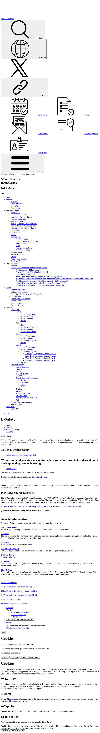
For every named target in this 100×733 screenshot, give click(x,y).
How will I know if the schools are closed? (32, 272)
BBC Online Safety (9, 527)
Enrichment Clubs (18, 290)
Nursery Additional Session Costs (24, 224)
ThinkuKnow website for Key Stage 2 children (19, 591)
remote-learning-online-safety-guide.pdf (21, 455)
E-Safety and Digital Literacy (27, 241)
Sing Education (17, 404)
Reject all (5, 657)
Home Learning (26, 318)
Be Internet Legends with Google (14, 603)
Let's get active (21, 396)
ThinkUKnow (7, 570)
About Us (9, 199)
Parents (8, 288)
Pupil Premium (16, 252)
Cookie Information (18, 615)
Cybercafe (5, 542)
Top (3, 632)
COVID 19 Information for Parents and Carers (29, 268)
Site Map (9, 608)
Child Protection (22, 239)
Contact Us (10, 407)
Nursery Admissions (18, 219)
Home (8, 197)
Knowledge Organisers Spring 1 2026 (40, 360)
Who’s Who (15, 206)
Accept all (14, 657)
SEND (13, 235)
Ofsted (13, 257)
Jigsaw (23, 321)
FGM (18, 246)
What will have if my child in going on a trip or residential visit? (40, 285)
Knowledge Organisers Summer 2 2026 (40, 354)
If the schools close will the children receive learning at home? (39, 276)
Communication (17, 303)
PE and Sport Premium (19, 254)
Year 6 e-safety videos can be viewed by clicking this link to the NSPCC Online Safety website (43, 506)
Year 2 (18, 345)
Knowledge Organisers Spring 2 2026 (40, 358)
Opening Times (17, 305)
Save (22, 731)
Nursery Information (18, 221)
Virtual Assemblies (23, 393)
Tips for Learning (22, 367)
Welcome (14, 202)
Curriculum (15, 232)
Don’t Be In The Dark (10, 549)
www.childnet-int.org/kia (10, 599)
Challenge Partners (18, 261)
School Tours (21, 215)
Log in (8, 413)
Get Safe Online (7, 555)
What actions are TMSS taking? (28, 270)
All (2, 506)
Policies (9, 610)
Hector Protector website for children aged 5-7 (19, 587)
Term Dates (15, 265)
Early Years (15, 230)
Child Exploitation (23, 250)
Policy (18, 400)
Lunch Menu (16, 296)
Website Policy (16, 617)
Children (9, 307)
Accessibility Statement (20, 612)
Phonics (19, 369)
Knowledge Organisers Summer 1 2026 (40, 356)
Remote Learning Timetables (27, 378)
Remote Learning (17, 365)
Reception (19, 323)
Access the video (47, 473)
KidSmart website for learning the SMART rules (19, 595)
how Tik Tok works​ (39, 477)
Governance (15, 208)
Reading (19, 389)
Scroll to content (7, 19)
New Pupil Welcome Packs (21, 217)
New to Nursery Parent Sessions (23, 226)
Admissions (15, 213)
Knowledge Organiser (29, 340)
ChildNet (5, 534)
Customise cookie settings (29, 657)
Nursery (19, 312)
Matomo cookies (13, 699)
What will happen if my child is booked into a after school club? (40, 283)
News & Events (12, 263)
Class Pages (15, 310)
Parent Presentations (28, 314)
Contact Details (17, 204)
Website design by (17, 628)
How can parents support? (26, 274)
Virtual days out (22, 374)
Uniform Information (19, 292)
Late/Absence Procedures (20, 299)
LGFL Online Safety (9, 583)
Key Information (12, 210)
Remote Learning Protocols (26, 398)
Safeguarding (16, 237)
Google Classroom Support (21, 402)
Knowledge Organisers (29, 316)
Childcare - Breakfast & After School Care (27, 294)
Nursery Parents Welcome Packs (23, 228)
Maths (18, 391)
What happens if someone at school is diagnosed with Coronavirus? (42, 281)
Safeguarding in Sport (24, 248)
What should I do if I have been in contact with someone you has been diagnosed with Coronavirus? (54, 279)
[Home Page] (17, 174)
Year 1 (18, 334)
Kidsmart (5, 561)
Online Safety (16, 301)
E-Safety (19, 376)
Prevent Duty (21, 243)
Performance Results (19, 259)
